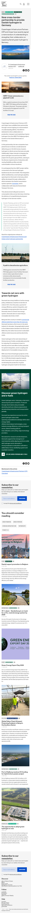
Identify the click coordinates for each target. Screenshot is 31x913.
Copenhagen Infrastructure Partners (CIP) (14, 471)
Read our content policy (15, 77)
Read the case (11, 115)
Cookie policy (5, 903)
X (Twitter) (4, 893)
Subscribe (22, 498)
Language (4, 906)
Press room (5, 883)
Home (3, 909)
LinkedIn (4, 892)
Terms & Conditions (7, 905)
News (3, 882)
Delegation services (7, 884)
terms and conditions (16, 503)
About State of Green (7, 881)
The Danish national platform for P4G (12, 886)
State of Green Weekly (8, 895)
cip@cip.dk (21, 66)
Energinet (15, 184)
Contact (4, 901)
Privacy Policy (5, 902)
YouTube (4, 894)
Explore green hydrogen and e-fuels (16, 454)
